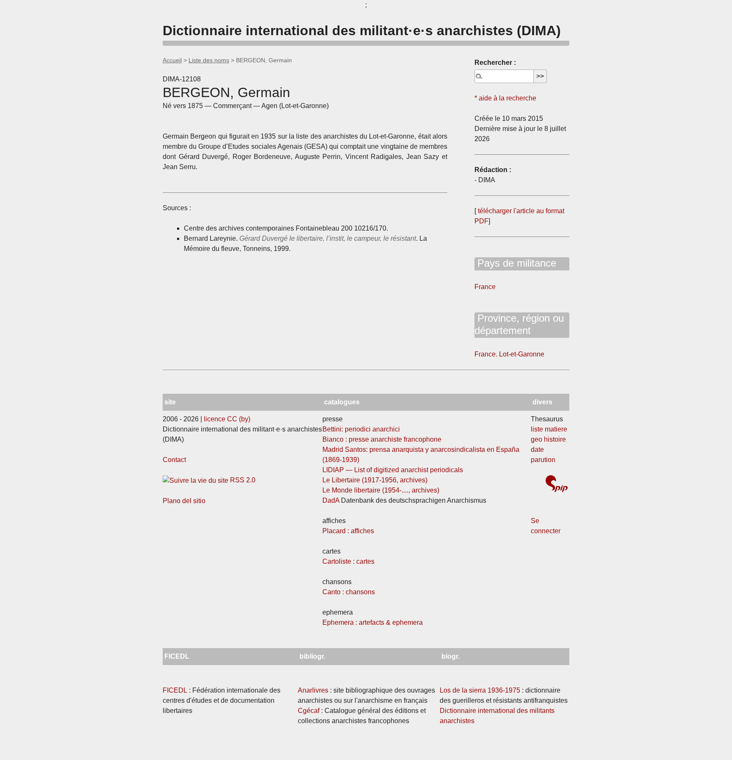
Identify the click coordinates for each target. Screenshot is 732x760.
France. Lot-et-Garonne (509, 354)
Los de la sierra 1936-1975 (480, 690)
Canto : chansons (348, 592)
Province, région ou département (519, 324)
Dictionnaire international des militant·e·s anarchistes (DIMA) (362, 30)
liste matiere (549, 429)
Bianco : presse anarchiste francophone (381, 439)
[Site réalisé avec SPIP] (556, 484)
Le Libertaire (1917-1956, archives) (374, 480)
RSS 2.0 (241, 480)
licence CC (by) (227, 419)
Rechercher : (495, 62)
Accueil (172, 60)
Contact (174, 459)
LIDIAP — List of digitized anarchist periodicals (392, 469)
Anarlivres (313, 690)
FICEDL (175, 690)
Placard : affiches (348, 531)
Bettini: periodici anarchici (361, 429)
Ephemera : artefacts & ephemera (372, 622)
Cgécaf (308, 710)
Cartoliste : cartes (348, 561)
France (485, 286)
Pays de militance (515, 263)
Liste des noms (209, 60)
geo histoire (548, 439)
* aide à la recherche (505, 98)
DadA (330, 500)
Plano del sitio (184, 500)
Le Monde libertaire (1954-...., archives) (380, 490)
